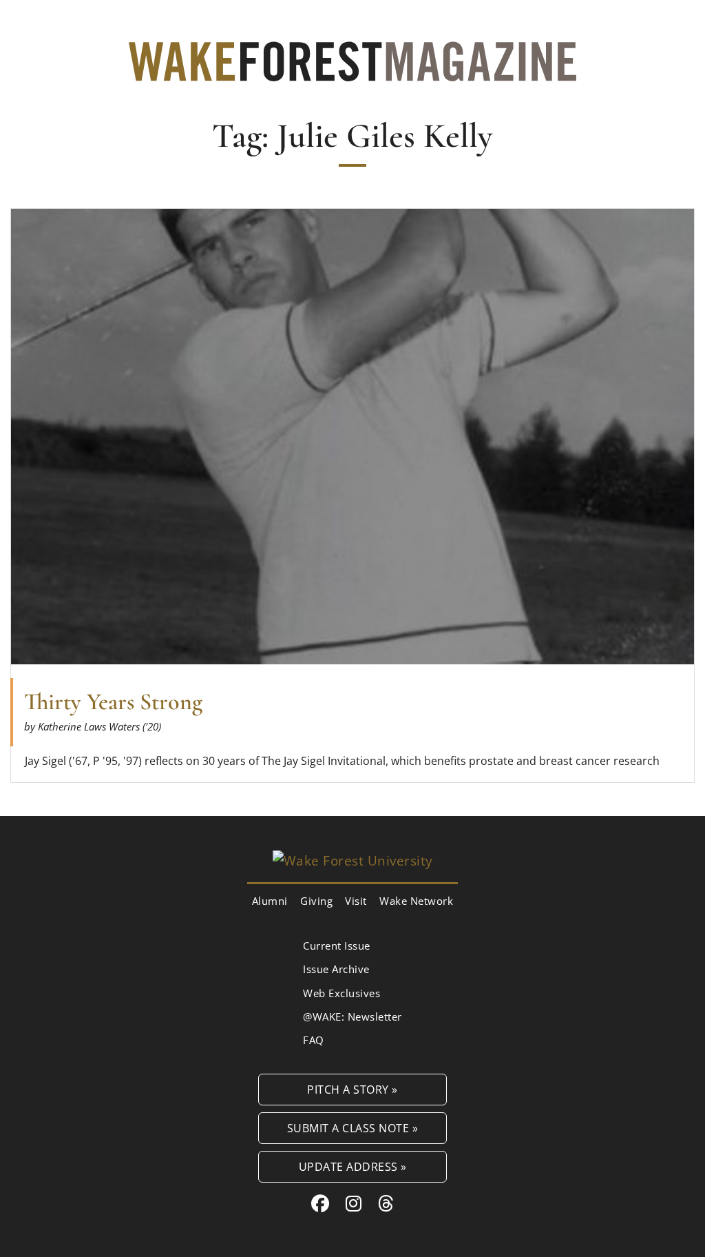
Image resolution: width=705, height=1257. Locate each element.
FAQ (313, 1040)
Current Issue (336, 945)
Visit (356, 901)
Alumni (270, 901)
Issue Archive (336, 969)
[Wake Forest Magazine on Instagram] (354, 1203)
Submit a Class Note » (353, 1128)
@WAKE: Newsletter (352, 1016)
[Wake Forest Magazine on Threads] (386, 1203)
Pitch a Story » (352, 1089)
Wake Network (416, 901)
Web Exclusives (341, 993)
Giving (316, 901)
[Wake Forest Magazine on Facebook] (320, 1203)
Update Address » (353, 1166)
